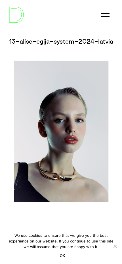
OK (62, 255)
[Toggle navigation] (105, 15)
